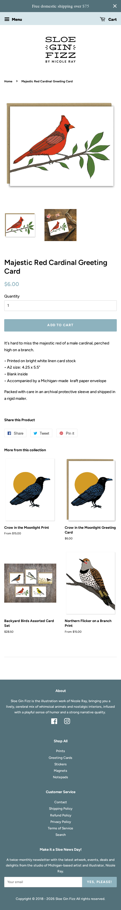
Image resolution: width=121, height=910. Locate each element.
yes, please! (99, 882)
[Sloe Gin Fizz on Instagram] (67, 723)
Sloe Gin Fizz (65, 899)
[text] (60, 6)
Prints (60, 751)
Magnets (60, 771)
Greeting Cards (60, 758)
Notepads (60, 777)
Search (60, 835)
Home (8, 81)
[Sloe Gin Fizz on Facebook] (54, 723)
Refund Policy (60, 815)
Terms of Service (60, 828)
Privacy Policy (60, 822)
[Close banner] (114, 6)
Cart (112, 19)
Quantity (12, 296)
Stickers (60, 764)
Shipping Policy (60, 809)
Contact (60, 802)
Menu (16, 19)
